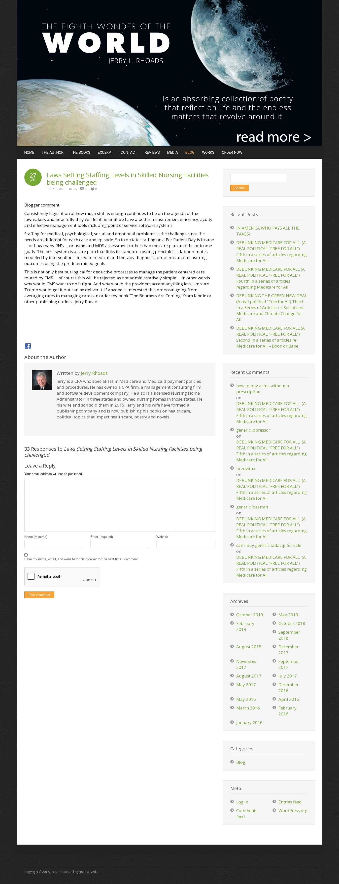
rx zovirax (245, 468)
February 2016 (287, 711)
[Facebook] (27, 345)
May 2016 (246, 699)
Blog (73, 189)
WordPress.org (292, 810)
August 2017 (248, 676)
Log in (242, 802)
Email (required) (101, 536)
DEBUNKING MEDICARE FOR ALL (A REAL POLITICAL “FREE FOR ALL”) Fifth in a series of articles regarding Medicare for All (271, 251)
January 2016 (249, 722)
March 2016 (248, 708)
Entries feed (290, 802)
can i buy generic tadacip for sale (268, 545)
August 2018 (248, 646)
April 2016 (288, 699)
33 (86, 189)
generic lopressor (253, 430)
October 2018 (291, 623)
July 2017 (287, 676)
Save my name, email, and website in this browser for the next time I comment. (81, 559)
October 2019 (249, 615)
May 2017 (246, 684)
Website (162, 536)
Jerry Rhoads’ (60, 872)
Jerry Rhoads (56, 189)
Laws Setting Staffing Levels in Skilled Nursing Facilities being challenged (128, 178)
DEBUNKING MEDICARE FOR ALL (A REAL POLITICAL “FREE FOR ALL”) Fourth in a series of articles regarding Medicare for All (270, 278)
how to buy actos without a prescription (262, 388)
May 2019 (288, 615)
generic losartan (252, 507)
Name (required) (35, 536)
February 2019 (245, 626)
